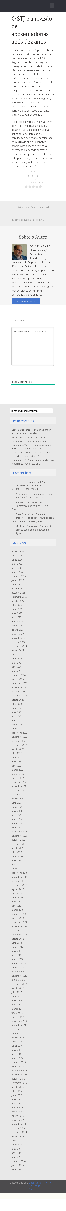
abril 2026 (16, 567)
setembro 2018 (19, 934)
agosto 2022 (18, 749)
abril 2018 (16, 955)
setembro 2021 (19, 794)
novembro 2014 (19, 1124)
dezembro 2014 (19, 1120)
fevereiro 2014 (19, 1161)
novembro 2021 (19, 786)
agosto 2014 (18, 1136)
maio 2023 (17, 712)
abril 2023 (16, 716)
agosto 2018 (18, 938)
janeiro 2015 (18, 1115)
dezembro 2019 (19, 872)
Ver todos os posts (25, 300)
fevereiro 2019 (19, 914)
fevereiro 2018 (19, 963)
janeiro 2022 (18, 778)
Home (48, 1182)
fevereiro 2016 (19, 1062)
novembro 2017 (19, 975)
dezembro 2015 (19, 1070)
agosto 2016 (18, 1037)
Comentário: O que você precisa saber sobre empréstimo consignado (31, 530)
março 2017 (17, 1008)
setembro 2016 (19, 1033)
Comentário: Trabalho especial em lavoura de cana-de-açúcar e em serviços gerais (33, 518)
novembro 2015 (19, 1074)
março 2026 (17, 572)
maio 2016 (17, 1050)
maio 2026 (17, 563)
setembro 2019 (19, 885)
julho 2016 (17, 1041)
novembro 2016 (19, 1025)
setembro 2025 (19, 596)
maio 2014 (17, 1148)
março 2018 (17, 959)
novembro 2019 (19, 876)
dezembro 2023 (19, 683)
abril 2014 (16, 1152)
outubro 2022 (18, 740)
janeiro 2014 (18, 1165)
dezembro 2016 (19, 1021)
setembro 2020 (19, 843)
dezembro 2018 (19, 922)
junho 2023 (17, 707)
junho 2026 (17, 559)
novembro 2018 (19, 926)
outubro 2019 (18, 881)
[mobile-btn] (52, 5)
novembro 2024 (19, 637)
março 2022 (17, 769)
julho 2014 (17, 1140)
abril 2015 (16, 1103)
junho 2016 (17, 1045)
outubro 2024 (18, 642)
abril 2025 (16, 617)
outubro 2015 (18, 1078)
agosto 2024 (18, 650)
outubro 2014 (18, 1128)
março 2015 (17, 1107)
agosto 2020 (18, 848)
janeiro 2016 (18, 1066)
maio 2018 (17, 951)
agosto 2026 (18, 551)
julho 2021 (17, 802)
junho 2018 (17, 947)
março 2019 (17, 909)
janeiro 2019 (18, 918)
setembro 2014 (19, 1132)
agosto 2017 (18, 988)
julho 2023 (17, 703)
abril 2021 (16, 815)
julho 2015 (17, 1091)
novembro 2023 (19, 687)
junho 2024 (17, 658)
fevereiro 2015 (19, 1111)
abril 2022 (16, 765)
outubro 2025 (18, 592)
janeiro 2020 (18, 868)
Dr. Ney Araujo (33, 1185)
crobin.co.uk (35, 1182)
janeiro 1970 (18, 1169)
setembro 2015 (19, 1082)
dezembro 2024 (19, 633)
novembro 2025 (19, 588)
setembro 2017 (19, 984)
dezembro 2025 (19, 584)
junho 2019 (17, 897)
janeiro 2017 (18, 1017)
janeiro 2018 (18, 967)
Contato (33, 1189)
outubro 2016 (18, 1029)
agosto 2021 (18, 798)
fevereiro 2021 (19, 823)
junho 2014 (17, 1144)
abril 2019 (16, 905)
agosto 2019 (18, 889)
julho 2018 (17, 942)
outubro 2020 (18, 839)
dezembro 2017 (19, 971)
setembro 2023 (19, 695)
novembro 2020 (19, 835)
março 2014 (17, 1157)
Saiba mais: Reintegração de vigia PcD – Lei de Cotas (31, 506)
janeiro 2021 (18, 827)
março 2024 (17, 670)
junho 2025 (17, 609)
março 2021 (17, 819)
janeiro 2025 (18, 629)
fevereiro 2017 (19, 1012)
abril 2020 (16, 864)
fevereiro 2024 (19, 675)
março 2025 (17, 621)
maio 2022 (17, 761)
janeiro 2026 (18, 580)
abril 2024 (16, 666)
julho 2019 (17, 893)
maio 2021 (17, 811)
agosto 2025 (18, 600)
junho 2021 (17, 806)
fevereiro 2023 (19, 724)
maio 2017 (17, 1000)
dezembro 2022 (19, 732)
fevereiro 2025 (19, 625)
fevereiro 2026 (19, 576)
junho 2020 (17, 856)
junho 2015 (17, 1095)
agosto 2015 (18, 1087)
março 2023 (17, 720)
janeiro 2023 (18, 728)
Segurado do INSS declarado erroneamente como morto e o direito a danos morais (33, 485)
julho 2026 (17, 555)
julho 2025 (17, 604)
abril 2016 (16, 1054)
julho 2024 (17, 654)
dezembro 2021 (19, 782)
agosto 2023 (18, 699)
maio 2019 (17, 901)
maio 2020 (17, 860)
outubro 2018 (18, 930)
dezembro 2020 (19, 831)
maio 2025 (17, 613)
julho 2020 (17, 852)
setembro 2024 (19, 646)
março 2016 (17, 1058)
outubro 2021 (18, 790)
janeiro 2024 (18, 679)
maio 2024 (17, 662)
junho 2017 (17, 996)
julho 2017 (17, 992)
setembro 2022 (19, 745)
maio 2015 (17, 1099)
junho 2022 (17, 757)
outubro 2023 (18, 691)
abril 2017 (16, 1004)
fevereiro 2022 (19, 773)
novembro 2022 (19, 736)
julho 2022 (17, 753)
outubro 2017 (18, 979)
